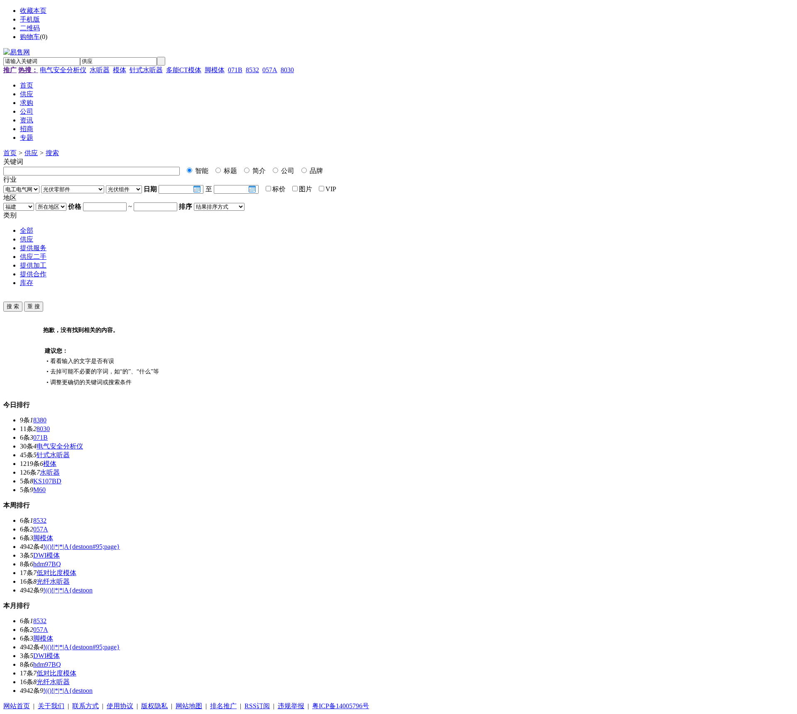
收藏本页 (33, 10)
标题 (229, 170)
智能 (200, 170)
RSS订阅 (257, 705)
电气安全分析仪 (63, 69)
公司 (286, 170)
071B (235, 69)
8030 (287, 69)
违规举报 (291, 705)
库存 (26, 282)
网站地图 (189, 705)
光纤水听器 (53, 581)
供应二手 (33, 256)
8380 (39, 420)
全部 (26, 230)
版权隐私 (154, 705)
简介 (258, 170)
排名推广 (223, 705)
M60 (39, 489)
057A (269, 69)
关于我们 (51, 705)
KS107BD (47, 481)
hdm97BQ (47, 564)
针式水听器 (146, 69)
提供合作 (33, 274)
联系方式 (85, 705)
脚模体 (215, 69)
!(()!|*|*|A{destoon (68, 590)
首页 (10, 152)
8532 (252, 69)
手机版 (30, 19)
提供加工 (33, 265)
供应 (31, 152)
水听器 (100, 69)
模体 (119, 69)
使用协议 (120, 705)
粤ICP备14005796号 (340, 705)
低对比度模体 (56, 572)
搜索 (52, 152)
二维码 (30, 28)
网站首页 (16, 705)
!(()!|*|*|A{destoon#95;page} (81, 546)
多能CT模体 (183, 69)
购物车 (30, 36)
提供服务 (33, 247)
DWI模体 (46, 555)
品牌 (315, 170)
